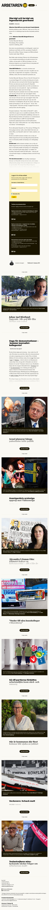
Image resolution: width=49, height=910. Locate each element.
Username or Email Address (17, 182)
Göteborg (17, 360)
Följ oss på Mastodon (7, 889)
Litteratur (17, 24)
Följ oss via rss (6, 890)
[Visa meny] (36, 5)
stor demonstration (15, 368)
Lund (11, 360)
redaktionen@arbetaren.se (7, 886)
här (32, 358)
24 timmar (33, 366)
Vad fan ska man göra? (16, 348)
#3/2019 (11, 24)
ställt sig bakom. (15, 375)
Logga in (31, 5)
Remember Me (16, 193)
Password (13, 188)
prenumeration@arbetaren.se (10, 900)
